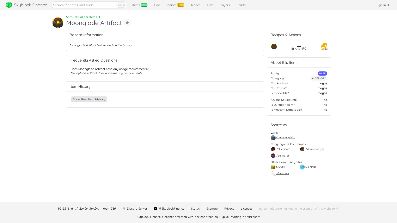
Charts (241, 5)
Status (195, 208)
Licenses (246, 208)
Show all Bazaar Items (81, 17)
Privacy (229, 208)
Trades (195, 5)
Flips (157, 5)
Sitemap (212, 208)
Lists (210, 5)
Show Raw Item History (89, 99)
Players (225, 5)
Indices (175, 5)
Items (139, 5)
